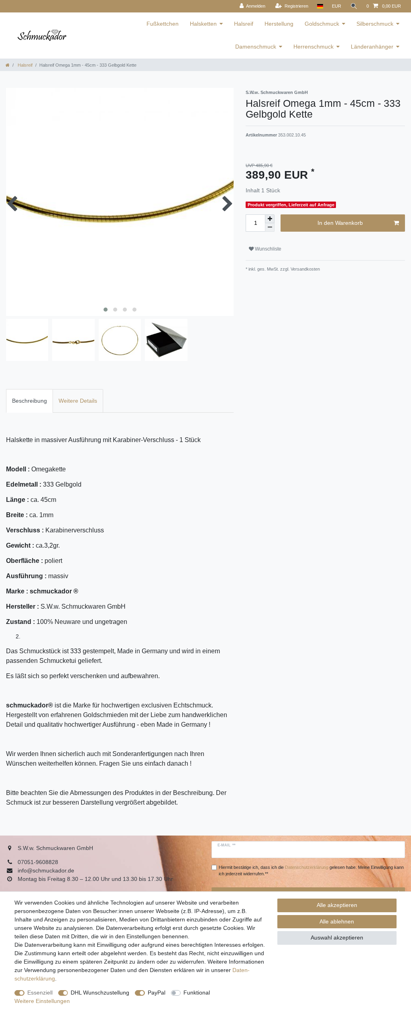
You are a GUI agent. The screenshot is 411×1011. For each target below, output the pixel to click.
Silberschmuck (374, 23)
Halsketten (203, 23)
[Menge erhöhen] (270, 218)
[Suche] (354, 6)
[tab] (29, 401)
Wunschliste (267, 249)
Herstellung (279, 23)
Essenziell (40, 992)
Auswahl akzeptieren (337, 937)
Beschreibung (29, 400)
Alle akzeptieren (337, 905)
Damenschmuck (255, 46)
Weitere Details (78, 400)
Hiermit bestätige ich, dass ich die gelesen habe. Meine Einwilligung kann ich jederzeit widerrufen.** (311, 870)
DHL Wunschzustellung (100, 992)
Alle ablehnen (336, 921)
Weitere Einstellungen (42, 1001)
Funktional (196, 992)
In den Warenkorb (340, 223)
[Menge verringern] (270, 227)
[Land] (320, 6)
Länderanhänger (372, 46)
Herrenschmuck (313, 46)
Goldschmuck (322, 23)
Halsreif (243, 23)
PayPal (156, 992)
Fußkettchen (162, 23)
